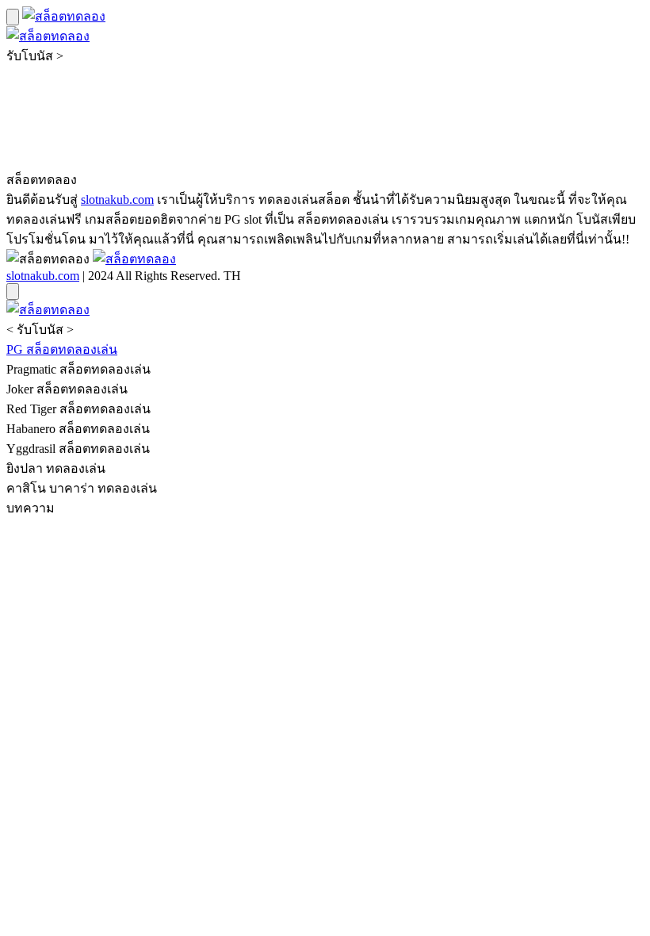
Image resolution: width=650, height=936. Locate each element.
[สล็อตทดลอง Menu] (12, 17)
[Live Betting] (63, 16)
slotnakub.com (117, 199)
